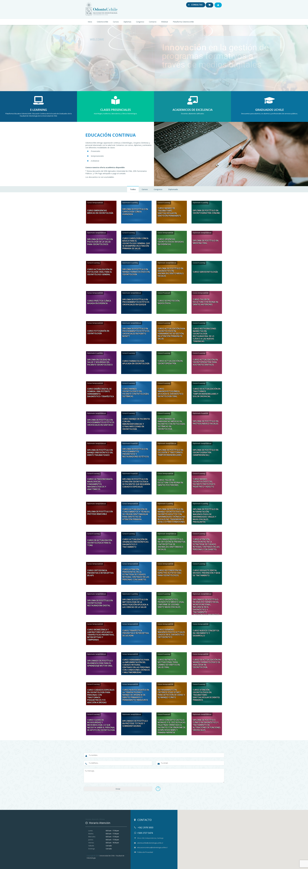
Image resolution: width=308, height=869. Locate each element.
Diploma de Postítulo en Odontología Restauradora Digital (100, 603)
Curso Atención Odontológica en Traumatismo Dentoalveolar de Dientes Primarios (206, 695)
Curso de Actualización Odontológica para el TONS (99, 543)
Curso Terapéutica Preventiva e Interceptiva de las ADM (135, 633)
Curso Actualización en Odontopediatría (170, 362)
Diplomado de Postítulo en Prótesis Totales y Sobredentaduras (135, 723)
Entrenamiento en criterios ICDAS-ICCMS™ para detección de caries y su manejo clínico (171, 694)
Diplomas (127, 21)
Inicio (90, 21)
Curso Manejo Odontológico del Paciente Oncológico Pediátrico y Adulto (204, 483)
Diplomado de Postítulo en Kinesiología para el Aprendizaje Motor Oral (100, 663)
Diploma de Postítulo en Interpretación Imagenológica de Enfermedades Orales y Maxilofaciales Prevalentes (205, 515)
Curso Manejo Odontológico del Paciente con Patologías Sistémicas (135, 393)
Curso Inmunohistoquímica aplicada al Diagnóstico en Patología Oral (170, 393)
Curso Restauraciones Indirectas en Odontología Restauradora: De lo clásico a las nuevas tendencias (204, 335)
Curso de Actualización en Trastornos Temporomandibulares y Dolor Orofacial (206, 393)
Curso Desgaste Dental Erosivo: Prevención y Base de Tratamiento (206, 573)
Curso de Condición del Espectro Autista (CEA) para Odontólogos (170, 573)
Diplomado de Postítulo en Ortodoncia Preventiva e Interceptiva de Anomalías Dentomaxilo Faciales (171, 544)
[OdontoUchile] (102, 8)
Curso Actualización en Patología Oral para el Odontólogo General (99, 272)
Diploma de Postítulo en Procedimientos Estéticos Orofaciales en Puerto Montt (135, 332)
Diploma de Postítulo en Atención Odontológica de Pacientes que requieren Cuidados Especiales (136, 483)
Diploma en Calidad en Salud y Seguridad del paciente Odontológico (100, 362)
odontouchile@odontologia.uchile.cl (150, 843)
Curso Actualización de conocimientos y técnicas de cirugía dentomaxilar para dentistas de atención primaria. (136, 514)
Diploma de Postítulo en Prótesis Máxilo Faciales (205, 422)
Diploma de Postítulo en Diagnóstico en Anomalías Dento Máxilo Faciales (171, 272)
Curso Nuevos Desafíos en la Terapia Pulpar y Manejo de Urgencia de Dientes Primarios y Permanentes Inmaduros (135, 695)
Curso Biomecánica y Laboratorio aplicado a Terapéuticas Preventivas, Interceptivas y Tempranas (100, 634)
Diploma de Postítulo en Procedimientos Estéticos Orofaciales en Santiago (100, 422)
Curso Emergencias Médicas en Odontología (100, 211)
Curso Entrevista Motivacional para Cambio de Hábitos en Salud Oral (169, 664)
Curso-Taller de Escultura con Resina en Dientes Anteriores (205, 302)
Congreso (140, 21)
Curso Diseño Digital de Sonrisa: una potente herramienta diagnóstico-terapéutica (100, 393)
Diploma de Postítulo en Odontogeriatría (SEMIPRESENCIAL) (205, 452)
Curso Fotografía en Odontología (98, 332)
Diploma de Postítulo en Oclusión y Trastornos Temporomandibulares (170, 452)
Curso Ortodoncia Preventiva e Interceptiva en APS (100, 573)
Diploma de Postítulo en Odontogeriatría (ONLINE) (206, 211)
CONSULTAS (195, 4)
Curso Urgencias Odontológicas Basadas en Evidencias (171, 242)
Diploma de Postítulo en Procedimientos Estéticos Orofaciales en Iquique (135, 302)
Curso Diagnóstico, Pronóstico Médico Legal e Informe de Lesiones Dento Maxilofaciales (171, 603)
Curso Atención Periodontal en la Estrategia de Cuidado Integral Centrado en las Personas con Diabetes (206, 544)
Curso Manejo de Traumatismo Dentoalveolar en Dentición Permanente (169, 212)
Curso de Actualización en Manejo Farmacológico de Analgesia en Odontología (206, 664)
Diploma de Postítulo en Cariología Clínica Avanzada (135, 212)
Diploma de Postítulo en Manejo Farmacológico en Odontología (136, 272)
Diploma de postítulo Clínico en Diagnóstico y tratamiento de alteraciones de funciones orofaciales (206, 725)
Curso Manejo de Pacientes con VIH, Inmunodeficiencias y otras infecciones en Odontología (136, 424)
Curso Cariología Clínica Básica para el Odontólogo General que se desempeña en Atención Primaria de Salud (136, 243)
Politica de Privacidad (145, 852)
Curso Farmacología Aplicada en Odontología (135, 362)
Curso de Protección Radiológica (168, 302)
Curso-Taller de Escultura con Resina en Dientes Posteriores (170, 482)
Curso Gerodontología (205, 272)
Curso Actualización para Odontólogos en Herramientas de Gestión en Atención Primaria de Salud (171, 333)
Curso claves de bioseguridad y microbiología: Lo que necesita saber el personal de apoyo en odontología (101, 725)
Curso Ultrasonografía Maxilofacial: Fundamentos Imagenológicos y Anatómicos (100, 484)
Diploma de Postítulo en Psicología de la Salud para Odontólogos (100, 242)
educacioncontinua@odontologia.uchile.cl (152, 847)
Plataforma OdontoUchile (183, 21)
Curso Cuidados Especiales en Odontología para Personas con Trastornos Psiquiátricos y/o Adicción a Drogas (100, 696)
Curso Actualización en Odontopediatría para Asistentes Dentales (205, 362)
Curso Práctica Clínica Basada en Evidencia (99, 302)
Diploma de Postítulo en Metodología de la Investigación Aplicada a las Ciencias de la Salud (135, 603)
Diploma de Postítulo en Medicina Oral (205, 241)
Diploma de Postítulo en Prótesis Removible (100, 512)
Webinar (164, 21)
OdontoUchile (102, 21)
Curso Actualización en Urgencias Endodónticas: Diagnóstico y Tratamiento (135, 543)
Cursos (116, 21)
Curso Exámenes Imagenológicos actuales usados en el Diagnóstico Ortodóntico (171, 633)
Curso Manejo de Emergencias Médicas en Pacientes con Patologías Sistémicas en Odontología (171, 424)
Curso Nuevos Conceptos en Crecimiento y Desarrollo (206, 633)
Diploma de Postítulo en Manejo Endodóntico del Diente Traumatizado (100, 452)
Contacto (152, 21)
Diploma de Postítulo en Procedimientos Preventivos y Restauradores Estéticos (135, 453)
